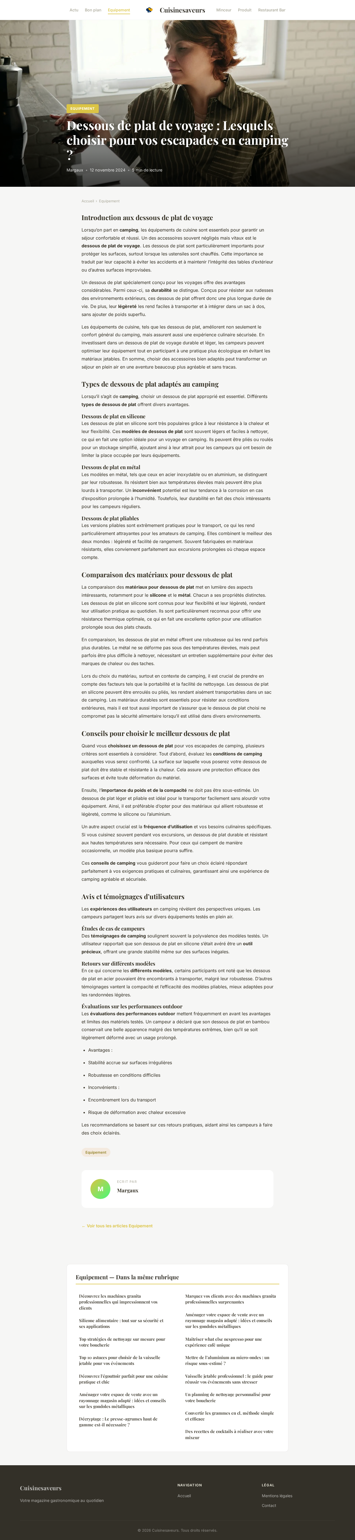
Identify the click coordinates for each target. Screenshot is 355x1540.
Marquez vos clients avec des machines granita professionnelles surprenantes (230, 1299)
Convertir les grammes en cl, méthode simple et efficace (229, 1416)
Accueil (88, 201)
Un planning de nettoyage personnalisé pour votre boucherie (228, 1397)
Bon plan (93, 10)
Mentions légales (277, 1495)
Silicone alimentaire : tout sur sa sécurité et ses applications (121, 1323)
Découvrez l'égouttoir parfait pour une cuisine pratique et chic (123, 1379)
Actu (74, 10)
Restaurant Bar (271, 10)
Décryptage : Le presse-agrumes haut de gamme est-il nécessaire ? (118, 1421)
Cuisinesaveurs (182, 10)
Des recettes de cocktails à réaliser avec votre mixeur (229, 1434)
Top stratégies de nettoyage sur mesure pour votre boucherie (122, 1342)
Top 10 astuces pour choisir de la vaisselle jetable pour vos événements (119, 1360)
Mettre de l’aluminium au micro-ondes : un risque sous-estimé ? (227, 1360)
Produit (245, 10)
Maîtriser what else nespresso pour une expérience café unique (223, 1342)
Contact (269, 1505)
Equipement (119, 10)
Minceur (223, 10)
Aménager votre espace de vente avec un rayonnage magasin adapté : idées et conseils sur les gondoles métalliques (122, 1400)
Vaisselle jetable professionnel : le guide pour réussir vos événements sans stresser (229, 1379)
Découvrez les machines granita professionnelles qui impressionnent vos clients (118, 1302)
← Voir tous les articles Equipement (117, 1225)
